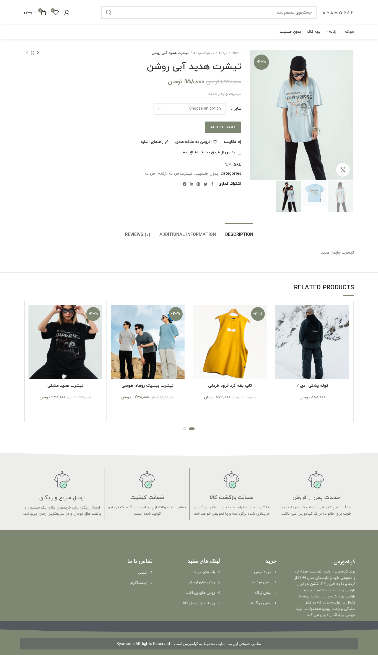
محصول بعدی (27, 53)
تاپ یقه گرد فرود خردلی (230, 386)
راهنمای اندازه (152, 142)
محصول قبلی (38, 53)
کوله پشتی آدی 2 (312, 386)
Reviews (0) (137, 235)
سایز (237, 108)
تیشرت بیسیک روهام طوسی (147, 386)
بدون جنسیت (206, 174)
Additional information (187, 235)
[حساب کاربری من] (66, 12)
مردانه (222, 53)
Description (239, 235)
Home (236, 53)
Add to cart (222, 127)
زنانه (162, 174)
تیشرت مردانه (203, 53)
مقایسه (230, 142)
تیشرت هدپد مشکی (65, 386)
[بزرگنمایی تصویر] (343, 170)
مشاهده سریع (279, 326)
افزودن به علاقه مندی (193, 142)
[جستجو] (109, 12)
